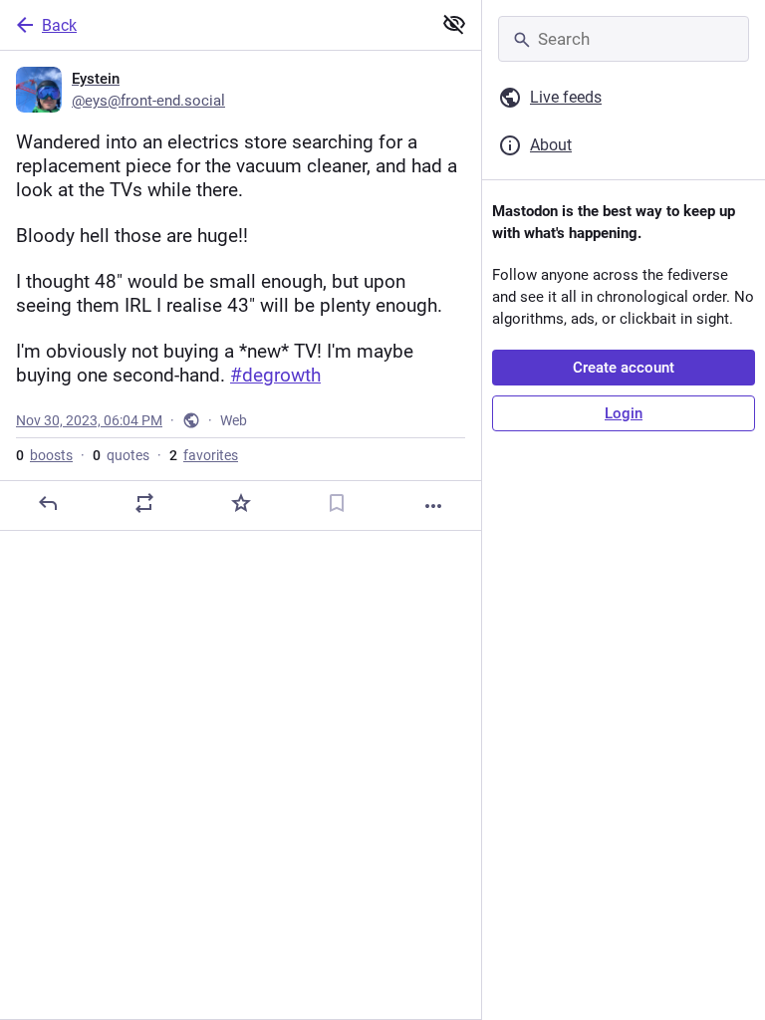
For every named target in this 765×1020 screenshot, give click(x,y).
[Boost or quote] (144, 503)
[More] (433, 506)
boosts (44, 455)
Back (59, 25)
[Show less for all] (454, 24)
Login (623, 413)
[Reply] (48, 503)
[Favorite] (241, 503)
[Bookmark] (337, 503)
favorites (203, 455)
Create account (623, 368)
